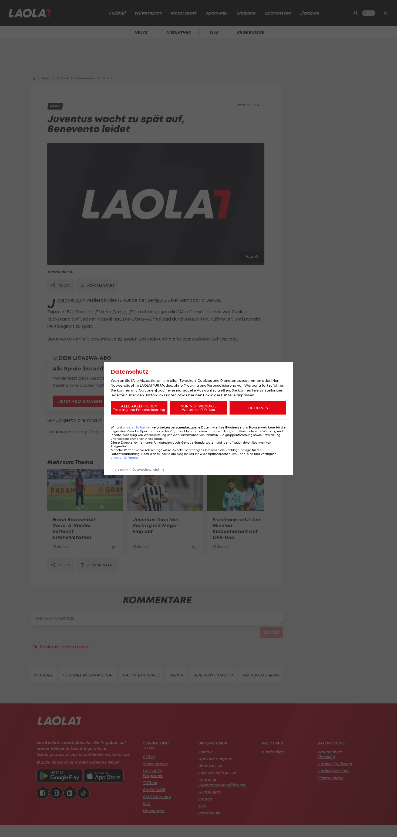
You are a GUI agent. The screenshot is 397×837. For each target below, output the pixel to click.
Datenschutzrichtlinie (148, 469)
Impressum (119, 469)
